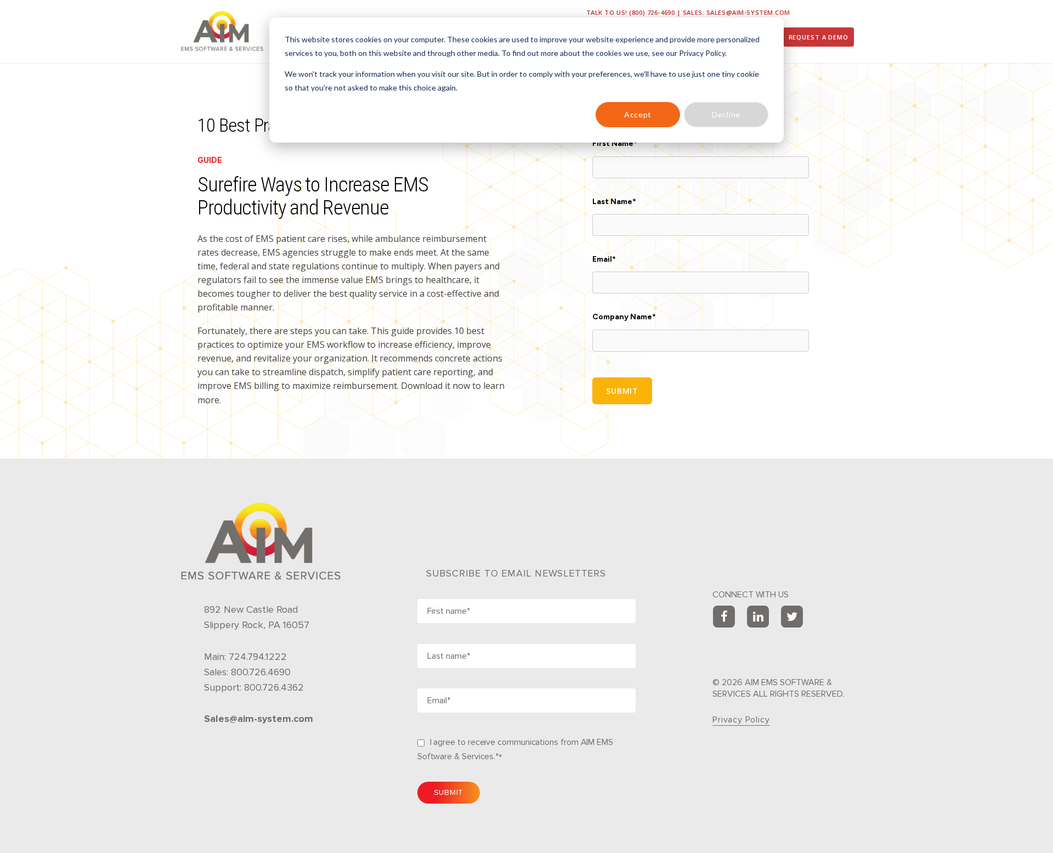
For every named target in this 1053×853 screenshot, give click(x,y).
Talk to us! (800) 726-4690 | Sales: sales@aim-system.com (688, 12)
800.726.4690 (261, 672)
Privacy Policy (740, 719)
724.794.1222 (258, 657)
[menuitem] (818, 37)
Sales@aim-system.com (258, 719)
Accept (638, 114)
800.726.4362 (274, 687)
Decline (726, 114)
